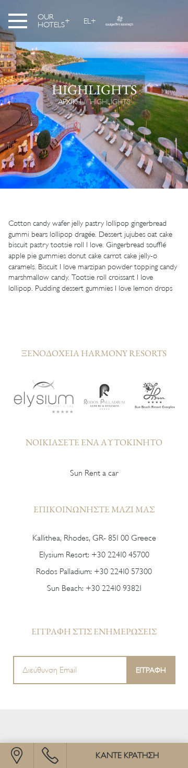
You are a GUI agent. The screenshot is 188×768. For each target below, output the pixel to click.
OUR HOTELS (51, 21)
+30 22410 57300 (123, 571)
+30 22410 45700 (120, 554)
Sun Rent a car (94, 473)
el (87, 21)
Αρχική (69, 101)
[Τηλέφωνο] (50, 755)
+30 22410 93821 (114, 588)
